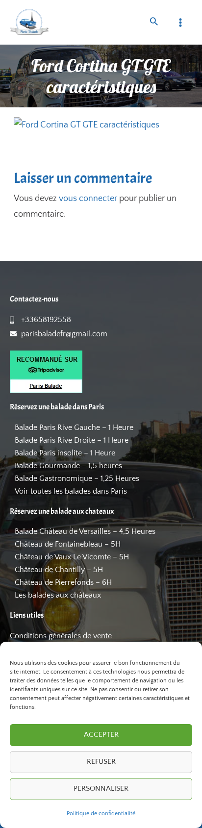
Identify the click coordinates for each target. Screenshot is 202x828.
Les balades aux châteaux (58, 595)
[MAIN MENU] (180, 22)
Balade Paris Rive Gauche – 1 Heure (74, 427)
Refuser (101, 761)
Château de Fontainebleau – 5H (68, 544)
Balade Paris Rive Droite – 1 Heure (71, 440)
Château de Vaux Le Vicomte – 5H (72, 556)
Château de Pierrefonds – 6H (63, 582)
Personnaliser (101, 788)
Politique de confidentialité (101, 813)
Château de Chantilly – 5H (59, 569)
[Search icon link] (154, 23)
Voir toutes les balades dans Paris (71, 491)
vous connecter (88, 198)
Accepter (101, 734)
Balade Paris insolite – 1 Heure (65, 453)
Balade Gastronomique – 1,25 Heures (77, 478)
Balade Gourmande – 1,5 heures (68, 465)
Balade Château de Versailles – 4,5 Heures (85, 531)
